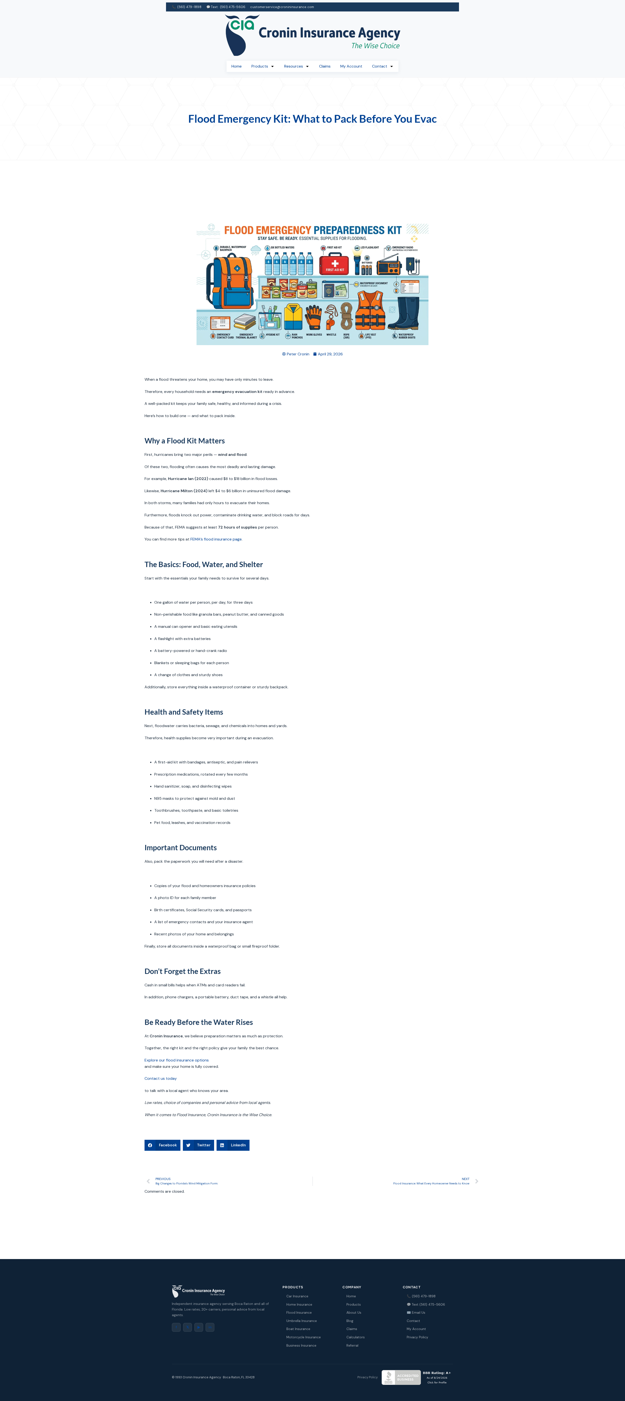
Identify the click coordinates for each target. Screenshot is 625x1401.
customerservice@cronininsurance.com (282, 7)
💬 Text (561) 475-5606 (426, 1304)
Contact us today (161, 1078)
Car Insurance (297, 1296)
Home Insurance (299, 1304)
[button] (162, 1145)
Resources (293, 66)
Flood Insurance (299, 1313)
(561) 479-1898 (189, 7)
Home (236, 66)
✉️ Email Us (416, 1313)
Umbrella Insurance (301, 1321)
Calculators (355, 1337)
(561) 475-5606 (233, 7)
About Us (353, 1313)
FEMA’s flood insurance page (216, 539)
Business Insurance (301, 1345)
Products (259, 66)
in (209, 1327)
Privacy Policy (417, 1337)
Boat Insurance (298, 1329)
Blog (349, 1321)
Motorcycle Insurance (303, 1337)
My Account (351, 66)
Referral (352, 1345)
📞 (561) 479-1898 (421, 1296)
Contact (379, 66)
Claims (325, 66)
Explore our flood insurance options (177, 1060)
